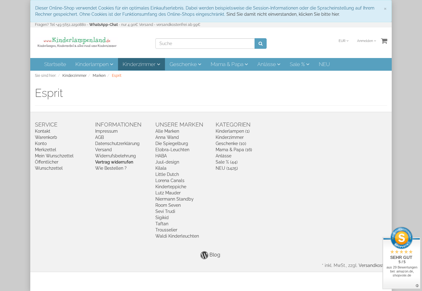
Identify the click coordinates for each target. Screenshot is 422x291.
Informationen (118, 124)
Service (46, 124)
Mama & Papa (228, 64)
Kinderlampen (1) (233, 131)
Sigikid (162, 217)
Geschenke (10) (231, 143)
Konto (41, 143)
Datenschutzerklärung (117, 143)
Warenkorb (46, 137)
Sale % (298, 64)
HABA (161, 155)
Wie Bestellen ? (111, 168)
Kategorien (233, 124)
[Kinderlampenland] (76, 42)
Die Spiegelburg (171, 143)
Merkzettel (45, 149)
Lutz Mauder (168, 192)
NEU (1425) (227, 168)
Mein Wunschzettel (54, 155)
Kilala (161, 168)
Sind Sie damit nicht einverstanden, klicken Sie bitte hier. (283, 14)
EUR (342, 41)
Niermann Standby (174, 199)
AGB (99, 137)
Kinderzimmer (140, 64)
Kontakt (42, 131)
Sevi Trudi (165, 211)
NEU (324, 64)
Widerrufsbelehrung (115, 155)
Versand (103, 149)
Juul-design (167, 162)
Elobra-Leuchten (172, 149)
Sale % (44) (227, 162)
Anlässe (267, 64)
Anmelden (365, 41)
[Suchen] (261, 43)
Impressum (106, 131)
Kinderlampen (92, 64)
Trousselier (166, 229)
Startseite (55, 64)
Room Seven (168, 205)
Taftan (161, 223)
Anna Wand (167, 137)
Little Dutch (167, 174)
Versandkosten (374, 265)
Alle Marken (167, 131)
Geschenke (184, 64)
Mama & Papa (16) (234, 149)
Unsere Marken (179, 124)
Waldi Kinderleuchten (177, 236)
